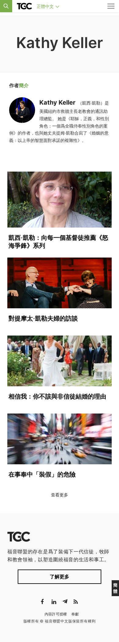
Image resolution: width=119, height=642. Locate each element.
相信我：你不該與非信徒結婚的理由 (57, 396)
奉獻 (75, 614)
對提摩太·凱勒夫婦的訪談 (43, 318)
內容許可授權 (56, 614)
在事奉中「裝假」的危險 (42, 474)
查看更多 (59, 494)
